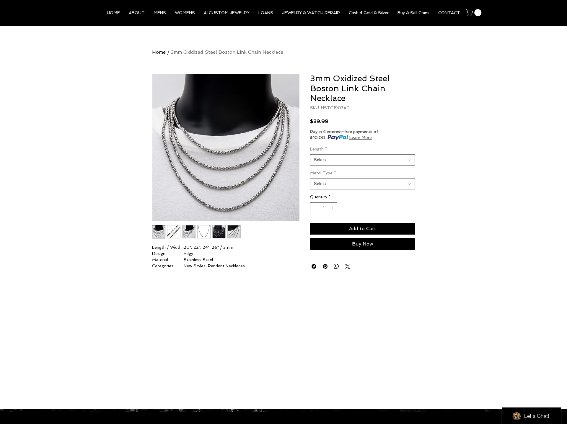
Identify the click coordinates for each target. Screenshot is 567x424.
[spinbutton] (323, 208)
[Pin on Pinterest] (325, 266)
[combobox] (362, 160)
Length (318, 149)
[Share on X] (347, 266)
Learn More (360, 137)
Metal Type (323, 173)
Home (159, 52)
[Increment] (332, 208)
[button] (159, 13)
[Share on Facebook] (313, 266)
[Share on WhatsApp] (336, 266)
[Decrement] (314, 208)
